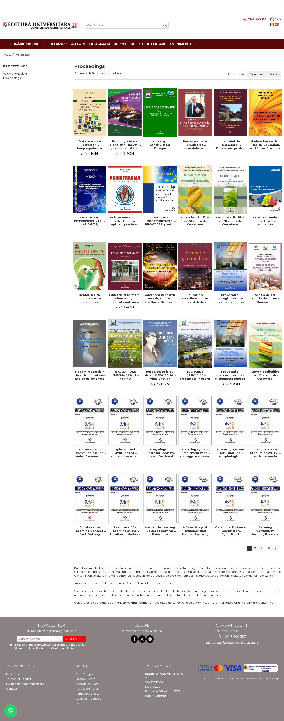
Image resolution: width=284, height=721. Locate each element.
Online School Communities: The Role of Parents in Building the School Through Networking (90, 453)
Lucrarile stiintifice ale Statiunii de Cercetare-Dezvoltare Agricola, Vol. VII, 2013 (265, 375)
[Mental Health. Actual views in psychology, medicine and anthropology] (89, 266)
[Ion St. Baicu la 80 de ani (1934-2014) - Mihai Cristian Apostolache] (160, 343)
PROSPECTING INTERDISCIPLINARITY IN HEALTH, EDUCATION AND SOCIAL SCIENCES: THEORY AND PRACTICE (90, 221)
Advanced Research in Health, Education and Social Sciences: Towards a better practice (159, 298)
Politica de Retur (87, 688)
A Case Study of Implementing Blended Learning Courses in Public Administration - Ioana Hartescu (195, 531)
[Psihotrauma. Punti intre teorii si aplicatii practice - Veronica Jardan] (125, 189)
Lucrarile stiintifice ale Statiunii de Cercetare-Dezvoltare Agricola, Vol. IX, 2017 (195, 221)
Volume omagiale (15, 73)
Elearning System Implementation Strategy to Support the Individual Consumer (195, 453)
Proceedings (12, 78)
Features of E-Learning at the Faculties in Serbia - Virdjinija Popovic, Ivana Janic (125, 531)
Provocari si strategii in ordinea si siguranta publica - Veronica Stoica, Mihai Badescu (230, 375)
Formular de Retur (88, 693)
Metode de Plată (87, 683)
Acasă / (8, 54)
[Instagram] (150, 639)
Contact (11, 688)
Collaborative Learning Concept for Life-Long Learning (89, 531)
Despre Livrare (85, 679)
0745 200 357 (235, 637)
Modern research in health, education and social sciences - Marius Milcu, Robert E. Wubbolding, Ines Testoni (89, 375)
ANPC (80, 703)
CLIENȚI (82, 666)
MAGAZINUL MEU (20, 666)
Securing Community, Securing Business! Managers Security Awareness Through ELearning (265, 531)
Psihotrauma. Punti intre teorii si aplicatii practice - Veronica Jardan (125, 221)
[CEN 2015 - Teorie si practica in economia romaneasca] (265, 189)
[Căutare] (165, 25)
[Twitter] (142, 639)
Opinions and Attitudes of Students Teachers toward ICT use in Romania (124, 453)
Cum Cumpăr (85, 674)
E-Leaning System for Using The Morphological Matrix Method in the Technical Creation (230, 453)
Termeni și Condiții (18, 679)
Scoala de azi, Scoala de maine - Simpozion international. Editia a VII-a (265, 298)
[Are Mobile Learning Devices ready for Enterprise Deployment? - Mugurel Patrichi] (160, 498)
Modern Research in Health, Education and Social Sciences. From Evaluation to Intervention (265, 145)
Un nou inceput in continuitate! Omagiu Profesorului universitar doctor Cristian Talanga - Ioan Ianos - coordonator (160, 145)
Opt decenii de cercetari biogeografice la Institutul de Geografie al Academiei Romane (89, 145)
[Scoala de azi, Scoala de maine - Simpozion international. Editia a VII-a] (265, 266)
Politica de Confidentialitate (55, 648)
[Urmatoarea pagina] (275, 548)
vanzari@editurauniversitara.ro (235, 642)
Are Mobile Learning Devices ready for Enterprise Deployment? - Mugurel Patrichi (160, 531)
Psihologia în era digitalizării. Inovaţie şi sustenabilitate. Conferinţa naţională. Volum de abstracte (124, 145)
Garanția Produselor (89, 698)
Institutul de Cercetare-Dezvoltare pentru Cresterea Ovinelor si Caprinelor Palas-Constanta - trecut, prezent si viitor (230, 145)
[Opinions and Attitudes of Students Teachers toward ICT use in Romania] (125, 421)
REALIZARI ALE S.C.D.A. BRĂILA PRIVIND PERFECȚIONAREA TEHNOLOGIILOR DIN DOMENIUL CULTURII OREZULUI (124, 375)
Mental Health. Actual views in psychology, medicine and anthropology (89, 298)
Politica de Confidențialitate (25, 683)
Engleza (278, 24)
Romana (272, 24)
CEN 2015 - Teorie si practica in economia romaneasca (265, 221)
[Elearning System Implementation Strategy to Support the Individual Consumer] (195, 421)
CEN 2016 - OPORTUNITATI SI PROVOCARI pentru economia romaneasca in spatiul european (160, 221)
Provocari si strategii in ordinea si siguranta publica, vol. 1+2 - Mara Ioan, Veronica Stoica (230, 298)
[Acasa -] (41, 25)
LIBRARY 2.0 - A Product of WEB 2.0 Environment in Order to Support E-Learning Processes (265, 453)
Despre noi (13, 674)
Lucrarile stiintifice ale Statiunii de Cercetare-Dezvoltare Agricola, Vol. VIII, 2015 (230, 221)
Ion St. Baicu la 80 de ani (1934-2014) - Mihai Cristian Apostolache (160, 375)
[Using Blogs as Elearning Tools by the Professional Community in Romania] (160, 421)
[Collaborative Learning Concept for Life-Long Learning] (89, 498)
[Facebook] (134, 639)
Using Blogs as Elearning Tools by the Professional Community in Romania (160, 453)
